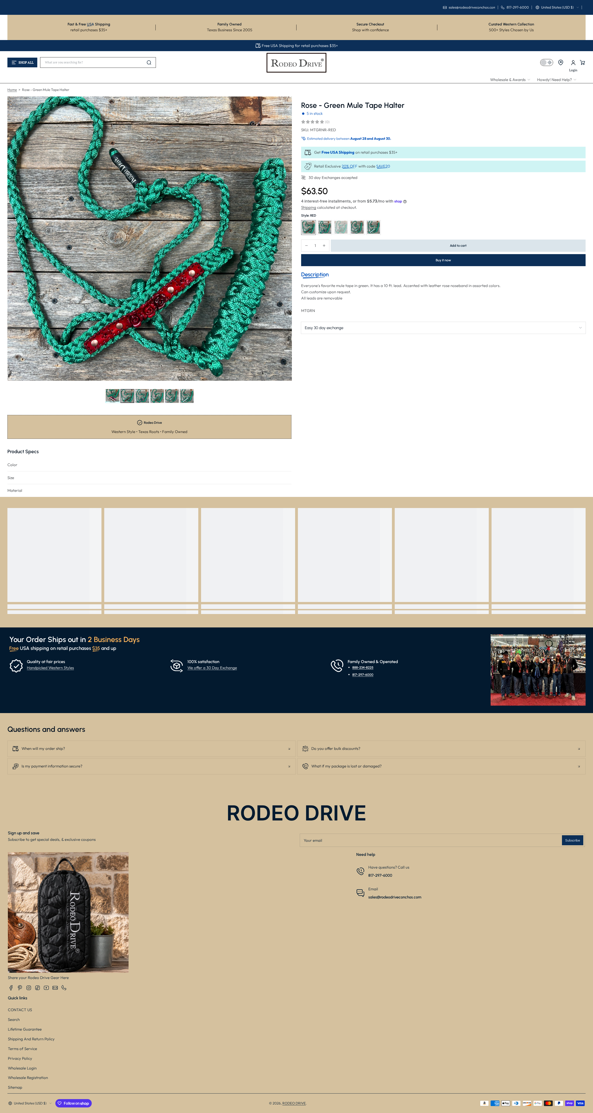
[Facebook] (11, 988)
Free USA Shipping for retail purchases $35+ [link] (300, 45)
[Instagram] (29, 988)
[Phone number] (64, 988)
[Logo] (296, 62)
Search (14, 1019)
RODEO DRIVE (294, 1103)
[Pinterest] (20, 988)
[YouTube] (46, 988)
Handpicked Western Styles (50, 667)
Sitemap (15, 1087)
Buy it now (443, 260)
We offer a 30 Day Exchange (212, 667)
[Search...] (149, 62)
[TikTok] (37, 988)
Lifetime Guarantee (25, 1029)
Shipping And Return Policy (31, 1038)
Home (12, 89)
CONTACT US (20, 1009)
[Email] (55, 988)
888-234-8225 (362, 667)
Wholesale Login (22, 1068)
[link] (512, 80)
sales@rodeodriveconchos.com (394, 897)
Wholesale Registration (28, 1077)
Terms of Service (22, 1048)
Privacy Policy (20, 1058)
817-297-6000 (362, 675)
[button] (557, 7)
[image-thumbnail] (113, 396)
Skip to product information (16, 407)
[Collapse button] (152, 749)
